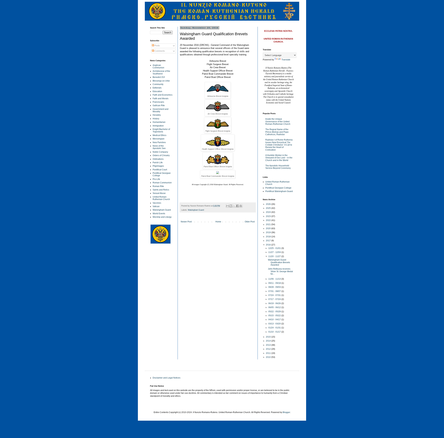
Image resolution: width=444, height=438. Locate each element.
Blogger (286, 412)
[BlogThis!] (231, 206)
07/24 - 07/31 (274, 295)
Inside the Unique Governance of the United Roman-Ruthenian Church (277, 121)
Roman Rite (158, 186)
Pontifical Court (160, 169)
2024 (268, 212)
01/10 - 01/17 (274, 332)
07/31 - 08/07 (274, 291)
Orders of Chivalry (161, 155)
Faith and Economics (162, 95)
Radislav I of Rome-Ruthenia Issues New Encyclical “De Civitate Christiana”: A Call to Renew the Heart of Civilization (279, 145)
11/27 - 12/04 (274, 252)
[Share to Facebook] (237, 206)
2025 (268, 208)
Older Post (250, 221)
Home (218, 221)
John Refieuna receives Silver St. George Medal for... (280, 271)
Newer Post (186, 221)
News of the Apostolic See (159, 147)
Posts (157, 45)
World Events (159, 213)
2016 (268, 245)
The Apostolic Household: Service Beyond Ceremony (278, 166)
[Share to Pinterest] (240, 206)
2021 (268, 224)
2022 (268, 220)
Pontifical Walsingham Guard (279, 191)
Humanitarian (159, 122)
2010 (268, 357)
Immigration (158, 126)
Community (158, 84)
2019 (268, 232)
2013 (268, 345)
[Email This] (227, 206)
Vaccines (157, 203)
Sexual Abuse (159, 193)
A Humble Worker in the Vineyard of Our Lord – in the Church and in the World (278, 157)
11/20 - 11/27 (274, 256)
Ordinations (158, 159)
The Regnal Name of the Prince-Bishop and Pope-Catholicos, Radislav (277, 132)
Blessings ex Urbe (161, 81)
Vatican (156, 206)
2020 (268, 228)
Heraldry (157, 115)
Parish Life (158, 162)
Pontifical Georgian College (278, 188)
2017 (268, 240)
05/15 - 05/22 (274, 315)
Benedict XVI (159, 77)
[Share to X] (234, 206)
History (156, 118)
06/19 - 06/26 (274, 303)
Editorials (157, 88)
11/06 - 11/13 (274, 279)
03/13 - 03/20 (274, 323)
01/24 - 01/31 (274, 327)
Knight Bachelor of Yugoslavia (161, 130)
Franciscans (158, 102)
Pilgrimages (158, 166)
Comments (159, 51)
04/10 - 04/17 (274, 319)
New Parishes (159, 142)
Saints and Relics (161, 190)
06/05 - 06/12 (274, 307)
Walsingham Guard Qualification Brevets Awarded (279, 262)
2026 (268, 204)
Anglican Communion (158, 66)
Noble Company (160, 152)
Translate (285, 59)
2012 (268, 349)
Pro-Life (156, 179)
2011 (268, 353)
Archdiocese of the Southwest (161, 72)
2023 (268, 216)
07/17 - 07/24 (274, 299)
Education (157, 91)
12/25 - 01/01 (274, 248)
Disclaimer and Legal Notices (166, 378)
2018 (268, 236)
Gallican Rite (159, 105)
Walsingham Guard (196, 210)
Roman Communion (162, 182)
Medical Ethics (159, 135)
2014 (268, 341)
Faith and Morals (160, 98)
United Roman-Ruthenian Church (161, 198)
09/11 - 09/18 (274, 283)
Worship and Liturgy (162, 217)
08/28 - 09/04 (274, 287)
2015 (268, 337)
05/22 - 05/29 (274, 311)
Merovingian (158, 139)
